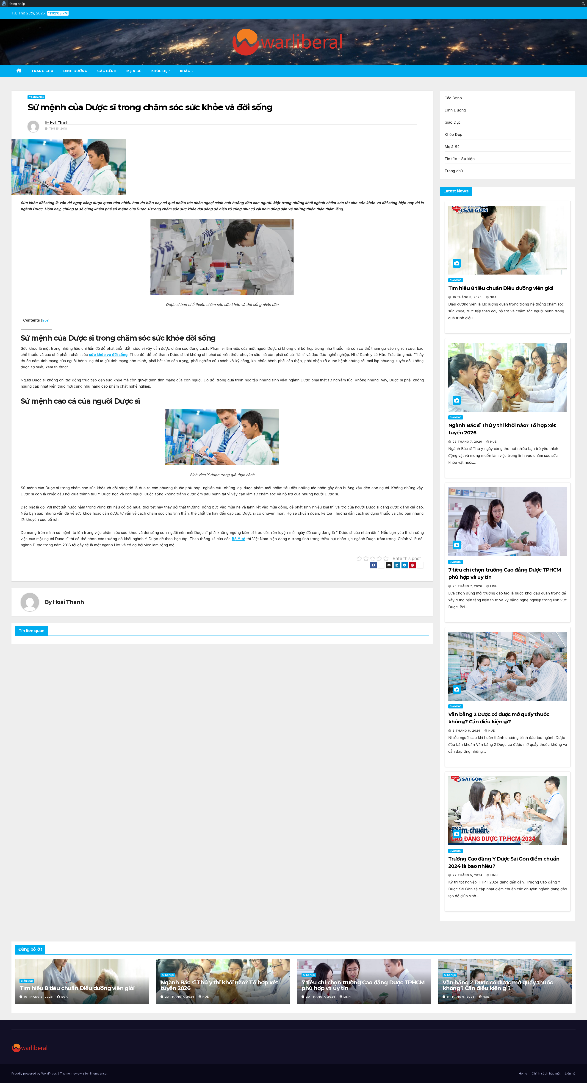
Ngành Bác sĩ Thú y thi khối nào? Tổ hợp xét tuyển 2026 (219, 985)
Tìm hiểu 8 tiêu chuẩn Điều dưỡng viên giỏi (500, 288)
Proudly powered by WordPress (34, 1073)
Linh (494, 586)
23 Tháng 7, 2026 (468, 441)
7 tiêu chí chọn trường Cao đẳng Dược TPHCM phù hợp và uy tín (363, 985)
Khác (185, 71)
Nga (493, 297)
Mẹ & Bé (452, 146)
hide (45, 320)
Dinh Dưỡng (75, 71)
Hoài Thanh (59, 122)
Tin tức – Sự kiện (460, 158)
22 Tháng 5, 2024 (468, 875)
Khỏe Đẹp (160, 71)
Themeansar (98, 1073)
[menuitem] (4, 3)
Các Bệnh (106, 71)
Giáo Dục (453, 122)
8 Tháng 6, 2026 (467, 730)
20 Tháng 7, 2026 (468, 586)
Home (523, 1073)
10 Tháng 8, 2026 (468, 297)
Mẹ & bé (133, 71)
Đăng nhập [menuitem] (17, 4)
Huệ (493, 441)
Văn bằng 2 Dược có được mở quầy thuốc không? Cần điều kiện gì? (498, 985)
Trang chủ (42, 71)
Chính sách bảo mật (546, 1073)
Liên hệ (570, 1073)
